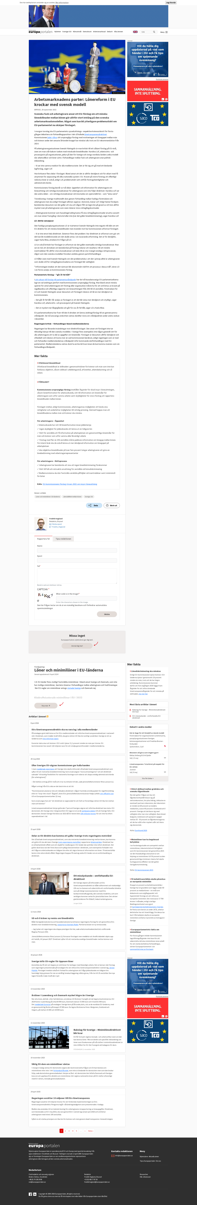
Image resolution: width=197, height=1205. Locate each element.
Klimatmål (77, 31)
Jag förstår (171, 2)
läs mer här (143, 694)
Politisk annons (162, 79)
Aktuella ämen (154, 1156)
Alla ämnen (118, 31)
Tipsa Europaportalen (147, 1161)
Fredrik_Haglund (58, 527)
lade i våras (52, 137)
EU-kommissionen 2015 (144, 870)
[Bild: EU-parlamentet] (49, 1037)
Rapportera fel (43, 538)
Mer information (62, 2)
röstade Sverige (74, 688)
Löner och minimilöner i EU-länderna (48, 497)
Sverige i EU (66, 31)
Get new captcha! (38, 601)
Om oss (158, 1161)
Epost (39, 556)
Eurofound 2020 (141, 830)
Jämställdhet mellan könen (72, 497)
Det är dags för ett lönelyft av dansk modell (147, 733)
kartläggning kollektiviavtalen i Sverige (147, 907)
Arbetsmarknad (99, 31)
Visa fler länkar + (148, 778)
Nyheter (57, 31)
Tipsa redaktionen (63, 538)
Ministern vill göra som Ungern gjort (144, 752)
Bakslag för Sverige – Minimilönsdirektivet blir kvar (148, 711)
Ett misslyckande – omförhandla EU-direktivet (146, 717)
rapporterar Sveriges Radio (67, 924)
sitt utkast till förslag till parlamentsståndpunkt (55, 279)
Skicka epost (57, 524)
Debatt (110, 31)
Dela (96, 505)
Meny (162, 32)
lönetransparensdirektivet (95, 134)
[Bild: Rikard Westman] (49, 883)
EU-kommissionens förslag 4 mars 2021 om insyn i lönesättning (70, 484)
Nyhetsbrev (144, 1156)
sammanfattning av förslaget (141, 949)
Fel (38, 566)
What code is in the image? (67, 593)
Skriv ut (113, 505)
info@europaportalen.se (124, 1156)
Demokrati (87, 31)
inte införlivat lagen (50, 738)
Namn (39, 546)
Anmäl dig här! (77, 646)
